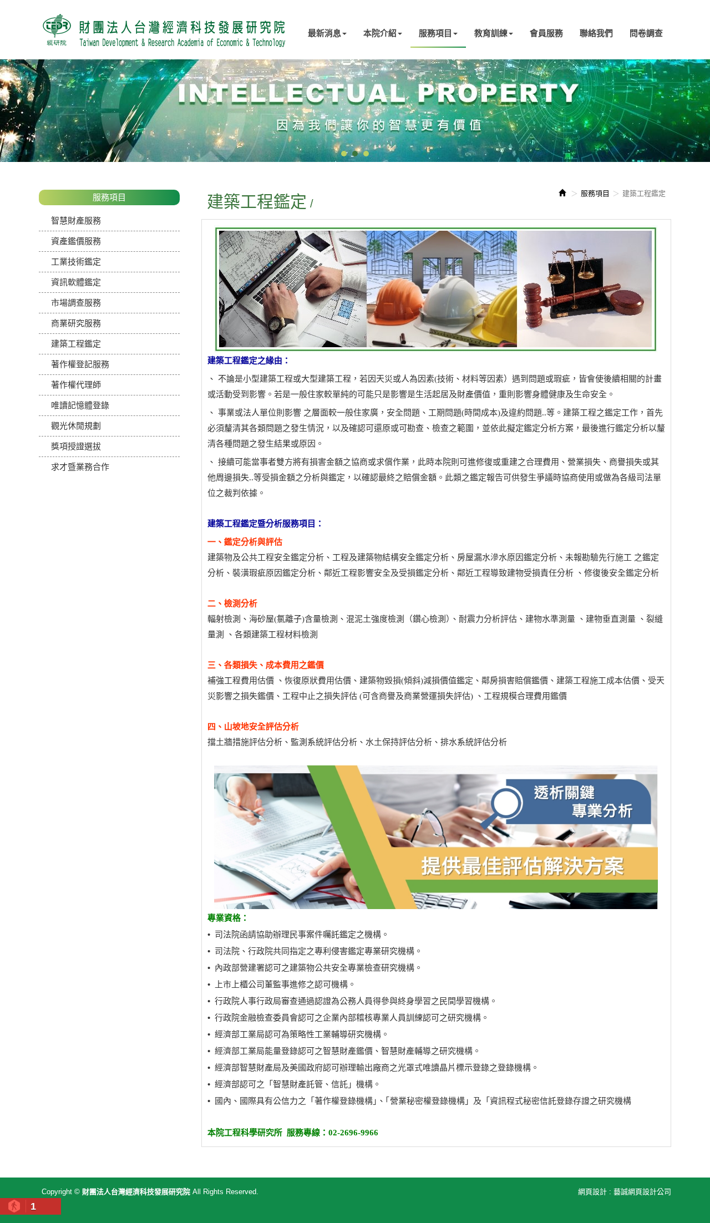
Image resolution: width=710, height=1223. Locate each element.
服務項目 (595, 193)
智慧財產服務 (76, 220)
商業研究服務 (76, 323)
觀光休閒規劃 (76, 425)
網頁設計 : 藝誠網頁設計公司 (624, 1192)
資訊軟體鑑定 (76, 282)
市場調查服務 (76, 302)
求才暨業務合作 (80, 466)
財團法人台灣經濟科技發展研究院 (163, 30)
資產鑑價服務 (76, 241)
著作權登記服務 (80, 364)
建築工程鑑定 (76, 343)
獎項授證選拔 (76, 446)
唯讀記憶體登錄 (80, 405)
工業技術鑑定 (76, 261)
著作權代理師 (76, 384)
